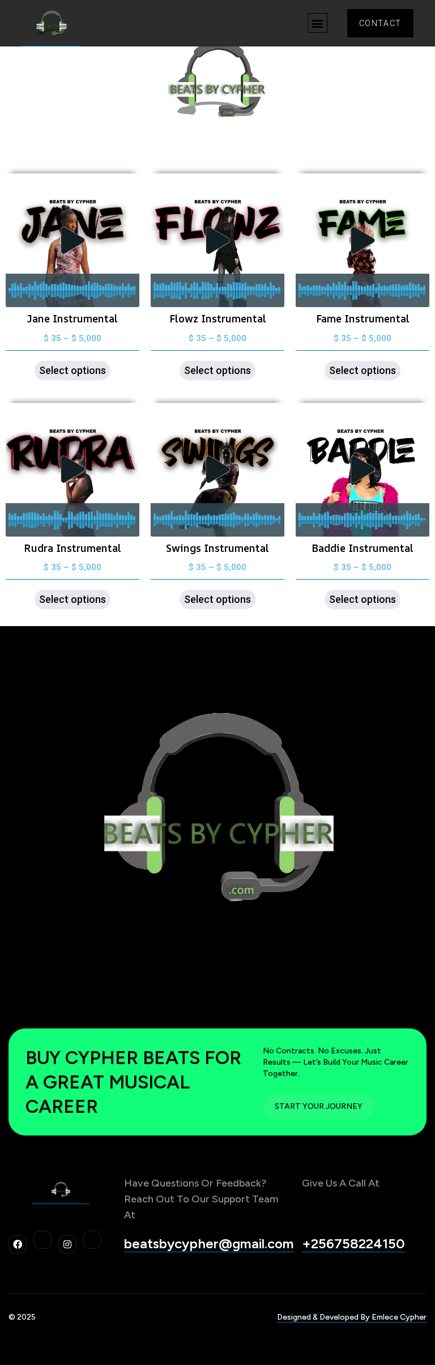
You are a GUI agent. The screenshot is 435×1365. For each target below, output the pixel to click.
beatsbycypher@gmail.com (209, 1243)
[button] (317, 23)
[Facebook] (17, 1244)
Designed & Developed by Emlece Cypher (352, 1317)
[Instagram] (67, 1244)
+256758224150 (353, 1243)
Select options (72, 370)
